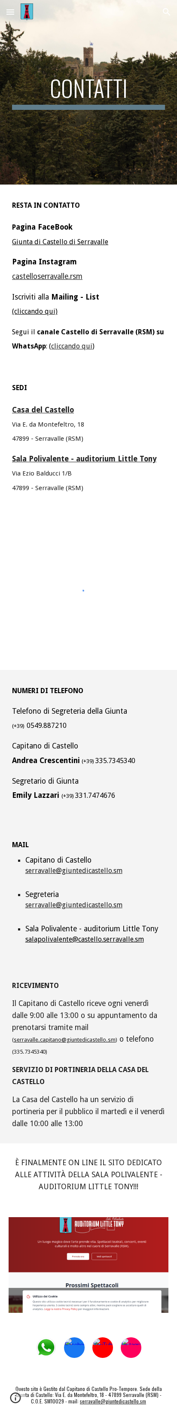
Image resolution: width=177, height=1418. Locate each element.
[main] (88, 92)
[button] (10, 12)
